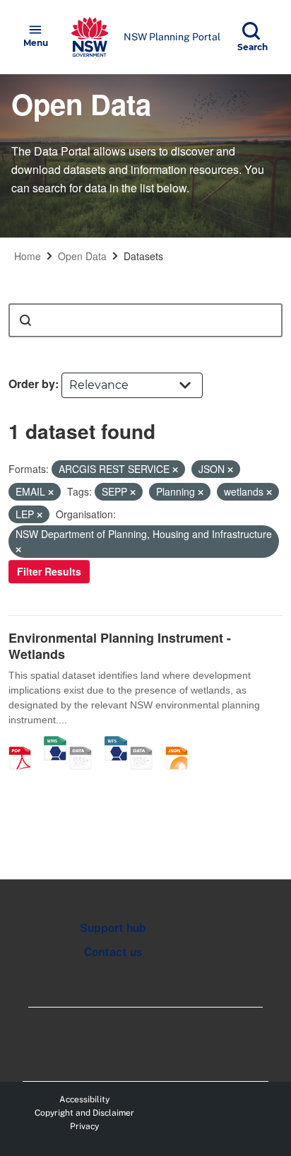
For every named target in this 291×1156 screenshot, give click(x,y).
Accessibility (84, 1099)
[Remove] (175, 469)
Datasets (143, 256)
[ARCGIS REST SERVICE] (85, 743)
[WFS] (116, 743)
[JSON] (181, 743)
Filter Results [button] (49, 571)
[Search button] (25, 320)
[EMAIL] (146, 743)
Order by (31, 383)
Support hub (113, 928)
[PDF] (24, 743)
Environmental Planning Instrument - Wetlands (119, 646)
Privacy (84, 1126)
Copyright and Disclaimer (84, 1113)
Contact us (113, 952)
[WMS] (55, 743)
